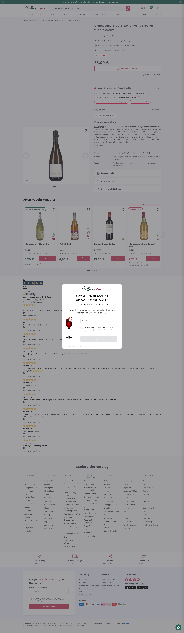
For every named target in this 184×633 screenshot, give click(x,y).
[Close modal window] (118, 287)
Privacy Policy (94, 346)
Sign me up (99, 339)
